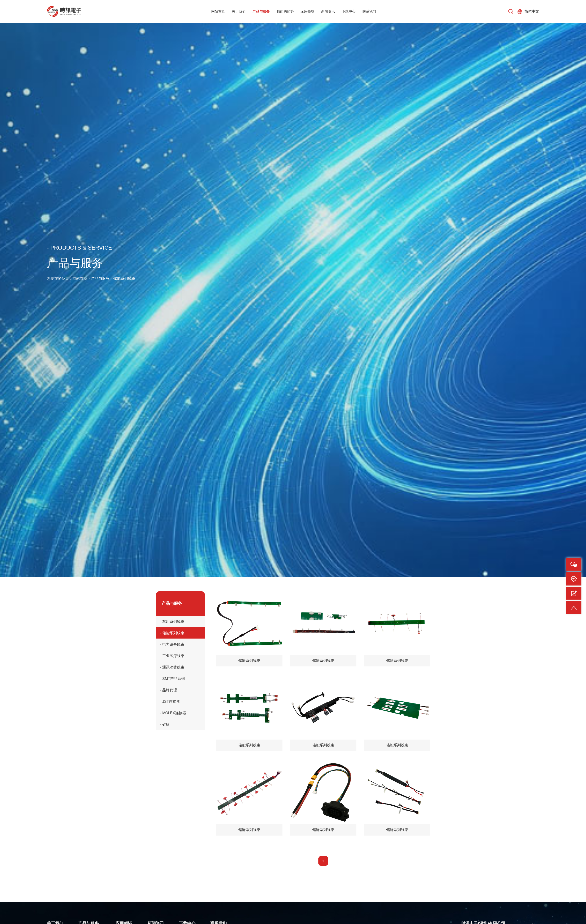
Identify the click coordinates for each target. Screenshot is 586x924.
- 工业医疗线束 (172, 656)
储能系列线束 (124, 278)
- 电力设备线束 (172, 644)
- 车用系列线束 (172, 621)
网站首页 (218, 11)
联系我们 (369, 11)
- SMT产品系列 (172, 678)
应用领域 (307, 11)
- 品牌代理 (168, 690)
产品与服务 (261, 11)
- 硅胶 (165, 724)
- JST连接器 (170, 701)
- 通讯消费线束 (172, 667)
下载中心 (348, 11)
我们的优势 (285, 11)
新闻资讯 (328, 11)
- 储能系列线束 (172, 633)
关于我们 (239, 11)
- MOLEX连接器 (173, 713)
